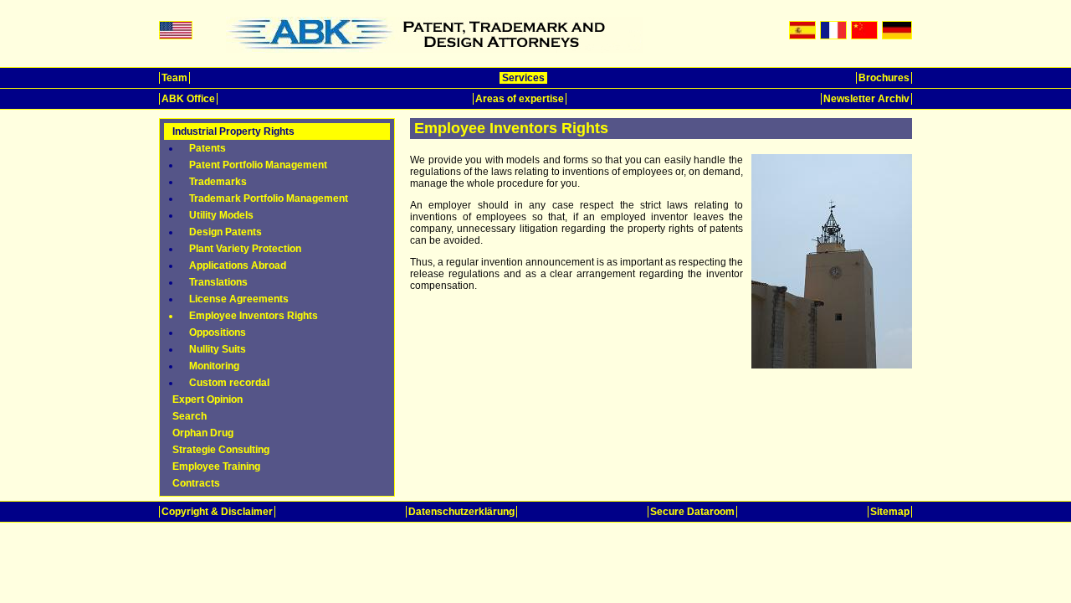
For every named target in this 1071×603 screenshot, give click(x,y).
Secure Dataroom (692, 512)
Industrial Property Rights (233, 131)
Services (523, 78)
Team (174, 78)
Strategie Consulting (220, 450)
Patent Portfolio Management (258, 165)
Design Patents (225, 232)
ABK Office (188, 99)
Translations (218, 282)
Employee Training (216, 466)
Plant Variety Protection (245, 249)
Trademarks (218, 182)
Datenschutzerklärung (461, 512)
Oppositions (217, 332)
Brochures (884, 78)
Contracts (196, 483)
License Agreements (239, 299)
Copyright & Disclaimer (217, 512)
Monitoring (214, 366)
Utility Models (221, 215)
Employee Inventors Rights (253, 316)
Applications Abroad (237, 265)
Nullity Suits (217, 349)
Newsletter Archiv (866, 99)
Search (189, 416)
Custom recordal (229, 383)
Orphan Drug (202, 433)
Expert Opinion (207, 399)
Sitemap (890, 512)
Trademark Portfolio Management (268, 198)
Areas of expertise (519, 99)
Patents (207, 148)
